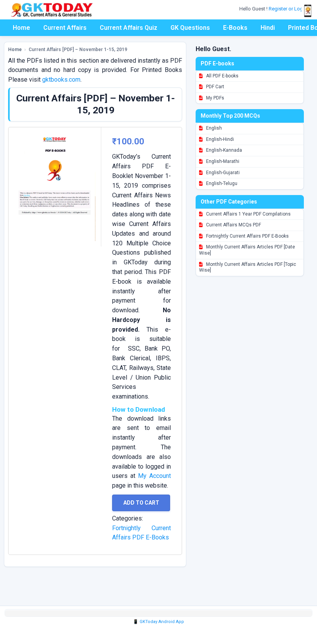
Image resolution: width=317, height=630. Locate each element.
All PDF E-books (222, 76)
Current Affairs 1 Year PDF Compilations (248, 214)
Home (21, 27)
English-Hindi (219, 139)
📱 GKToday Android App (158, 621)
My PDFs (214, 98)
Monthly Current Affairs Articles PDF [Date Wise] (247, 250)
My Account (154, 475)
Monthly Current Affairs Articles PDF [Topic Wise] (247, 267)
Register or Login (288, 9)
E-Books (235, 27)
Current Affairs (65, 27)
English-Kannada (223, 150)
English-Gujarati (222, 172)
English (213, 128)
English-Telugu (221, 183)
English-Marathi (222, 161)
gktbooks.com (61, 79)
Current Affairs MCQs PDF (233, 225)
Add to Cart (141, 503)
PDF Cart (214, 86)
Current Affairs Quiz (128, 27)
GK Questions (190, 27)
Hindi (268, 27)
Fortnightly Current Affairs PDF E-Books (247, 236)
